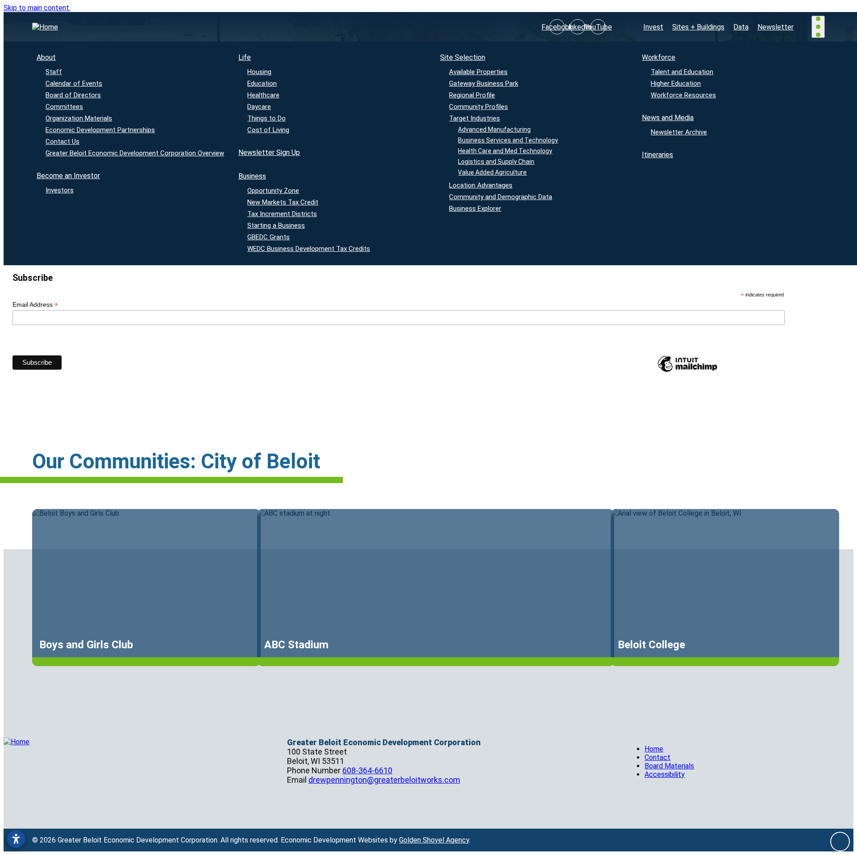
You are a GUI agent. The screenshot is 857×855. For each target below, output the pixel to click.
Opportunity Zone (273, 191)
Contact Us (62, 142)
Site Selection (462, 57)
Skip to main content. (37, 8)
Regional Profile (472, 95)
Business (252, 176)
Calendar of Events (74, 83)
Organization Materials (79, 118)
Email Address (35, 304)
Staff (54, 72)
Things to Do (266, 118)
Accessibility (665, 774)
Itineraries (657, 154)
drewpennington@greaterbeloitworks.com (384, 779)
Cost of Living (268, 130)
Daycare (259, 107)
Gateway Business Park (483, 83)
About (46, 57)
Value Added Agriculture (492, 172)
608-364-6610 (367, 770)
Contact (657, 757)
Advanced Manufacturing (494, 129)
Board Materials (669, 766)
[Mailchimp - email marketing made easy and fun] (687, 371)
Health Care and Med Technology (505, 150)
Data (741, 27)
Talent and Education (682, 72)
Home (654, 749)
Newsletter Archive (679, 132)
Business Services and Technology (508, 140)
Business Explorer (475, 208)
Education (262, 83)
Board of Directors (73, 95)
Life (244, 57)
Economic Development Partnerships (100, 130)
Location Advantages (480, 185)
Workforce (658, 57)
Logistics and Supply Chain (496, 161)
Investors (60, 190)
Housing (259, 72)
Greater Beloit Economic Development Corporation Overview (135, 153)
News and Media (668, 117)
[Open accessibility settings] (16, 839)
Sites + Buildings (698, 27)
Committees (64, 107)
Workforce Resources (683, 95)
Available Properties (478, 72)
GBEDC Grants (268, 237)
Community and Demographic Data (500, 197)
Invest (653, 27)
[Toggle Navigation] (818, 27)
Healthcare (263, 95)
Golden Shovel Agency (434, 840)
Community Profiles (478, 107)
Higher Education (676, 83)
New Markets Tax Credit (282, 202)
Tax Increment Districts (282, 214)
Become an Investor (68, 175)
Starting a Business (276, 225)
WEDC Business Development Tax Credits (308, 249)
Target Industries (474, 118)
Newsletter (775, 27)
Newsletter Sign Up (269, 152)
